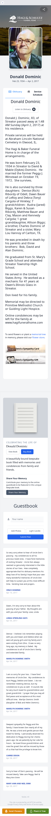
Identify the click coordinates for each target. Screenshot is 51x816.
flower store (38, 337)
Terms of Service (33, 804)
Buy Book (27, 451)
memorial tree (39, 334)
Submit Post (25, 537)
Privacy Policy (18, 804)
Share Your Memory (17, 492)
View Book (12, 451)
